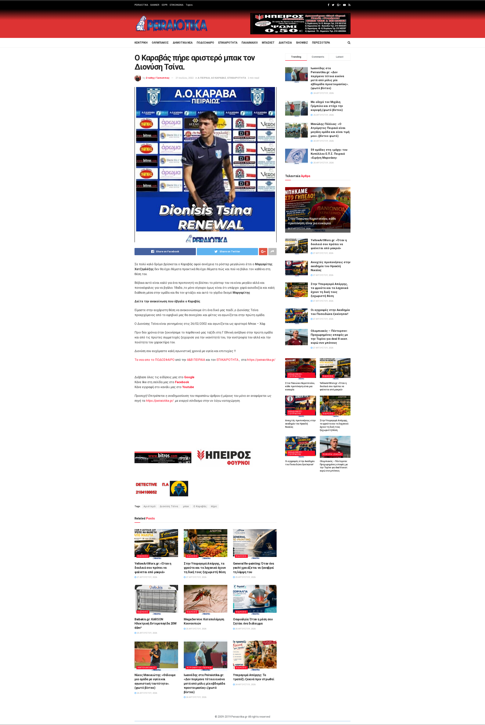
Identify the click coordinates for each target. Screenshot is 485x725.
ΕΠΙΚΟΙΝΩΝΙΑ (176, 5)
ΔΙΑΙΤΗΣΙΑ (285, 42)
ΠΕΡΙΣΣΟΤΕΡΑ (321, 42)
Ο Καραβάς (200, 506)
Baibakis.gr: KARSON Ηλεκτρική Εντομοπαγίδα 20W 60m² (156, 624)
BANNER (154, 5)
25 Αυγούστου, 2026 (245, 577)
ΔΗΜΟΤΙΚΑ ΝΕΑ (182, 42)
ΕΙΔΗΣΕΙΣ (143, 556)
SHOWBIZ (302, 42)
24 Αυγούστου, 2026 (146, 693)
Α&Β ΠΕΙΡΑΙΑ (196, 360)
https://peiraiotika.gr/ (261, 360)
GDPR (164, 5)
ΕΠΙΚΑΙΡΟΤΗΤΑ (227, 42)
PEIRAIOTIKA (141, 5)
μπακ (186, 506)
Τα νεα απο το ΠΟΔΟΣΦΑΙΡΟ (154, 360)
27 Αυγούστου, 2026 (146, 577)
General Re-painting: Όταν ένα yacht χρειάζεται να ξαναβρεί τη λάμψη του (253, 568)
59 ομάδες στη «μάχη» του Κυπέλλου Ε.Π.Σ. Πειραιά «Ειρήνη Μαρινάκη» (329, 153)
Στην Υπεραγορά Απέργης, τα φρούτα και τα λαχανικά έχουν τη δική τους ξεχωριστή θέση (205, 568)
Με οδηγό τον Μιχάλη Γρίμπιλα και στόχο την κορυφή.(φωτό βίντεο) (327, 106)
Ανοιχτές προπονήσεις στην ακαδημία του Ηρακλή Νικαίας (330, 266)
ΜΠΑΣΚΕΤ (268, 42)
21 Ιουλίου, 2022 (185, 77)
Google (189, 377)
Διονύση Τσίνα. (169, 506)
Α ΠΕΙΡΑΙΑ (204, 77)
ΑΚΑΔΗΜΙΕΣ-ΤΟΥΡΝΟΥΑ (295, 375)
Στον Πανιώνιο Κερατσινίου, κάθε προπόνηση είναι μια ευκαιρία (300, 386)
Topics (189, 5)
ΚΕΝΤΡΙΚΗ (141, 42)
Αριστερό (150, 506)
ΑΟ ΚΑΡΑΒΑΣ (218, 77)
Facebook (182, 382)
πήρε (214, 506)
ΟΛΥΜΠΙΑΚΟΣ (160, 42)
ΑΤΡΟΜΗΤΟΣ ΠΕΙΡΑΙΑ (199, 667)
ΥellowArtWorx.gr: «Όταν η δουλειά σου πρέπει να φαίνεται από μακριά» (153, 568)
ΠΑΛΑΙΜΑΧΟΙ (250, 42)
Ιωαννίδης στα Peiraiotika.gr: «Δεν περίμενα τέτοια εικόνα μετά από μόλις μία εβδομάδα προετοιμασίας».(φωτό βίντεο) (204, 683)
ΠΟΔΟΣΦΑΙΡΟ (205, 42)
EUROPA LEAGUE (332, 454)
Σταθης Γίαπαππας (158, 77)
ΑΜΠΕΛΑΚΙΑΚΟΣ (147, 667)
